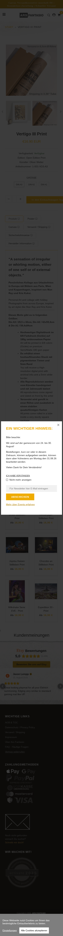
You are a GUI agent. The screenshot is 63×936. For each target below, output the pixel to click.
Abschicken (20, 497)
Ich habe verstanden (18, 476)
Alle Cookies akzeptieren (34, 930)
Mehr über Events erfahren (20, 504)
